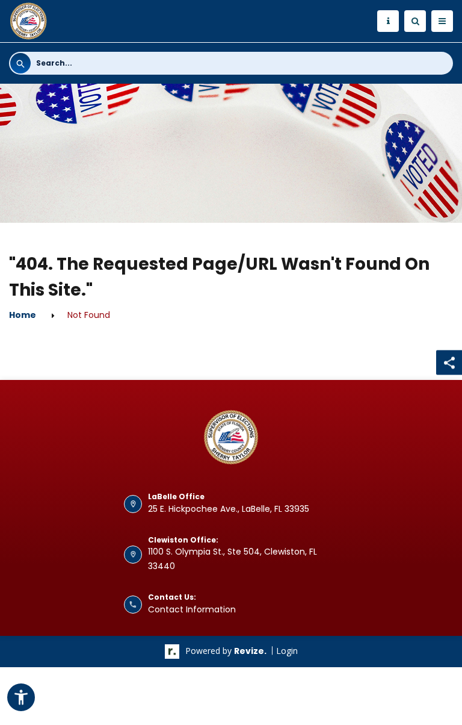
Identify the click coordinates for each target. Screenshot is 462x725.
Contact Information (192, 609)
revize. (250, 651)
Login (287, 650)
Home (22, 315)
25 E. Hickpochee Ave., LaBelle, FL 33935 (228, 509)
